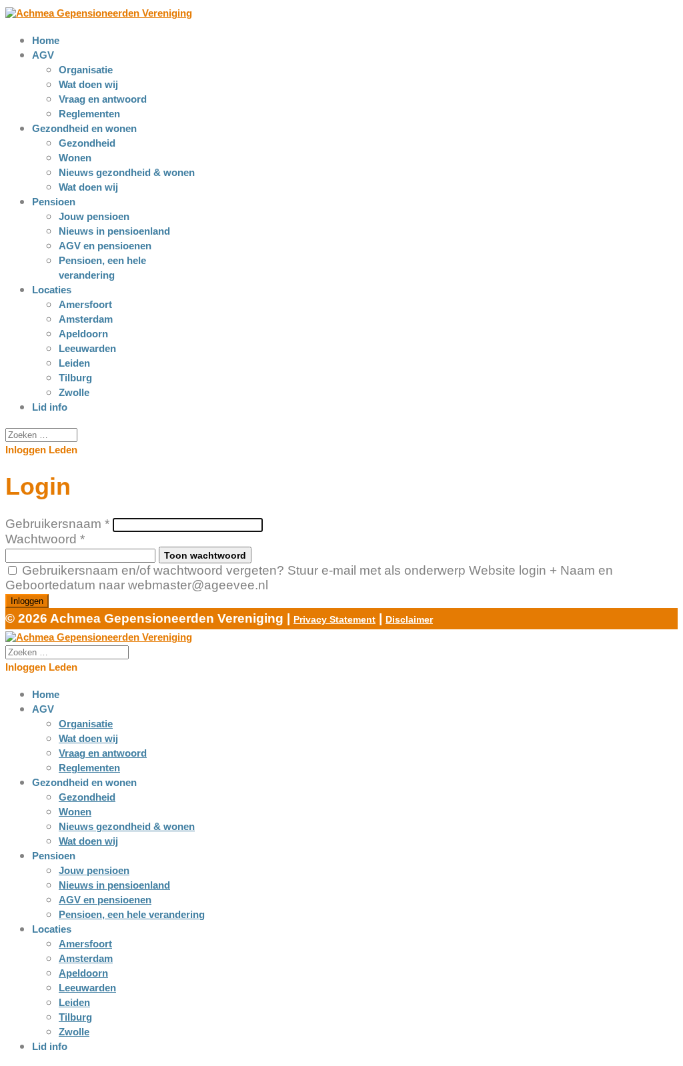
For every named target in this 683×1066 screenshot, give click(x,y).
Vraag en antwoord (103, 99)
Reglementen (89, 113)
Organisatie (86, 69)
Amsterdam (86, 319)
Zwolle (74, 392)
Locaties (51, 289)
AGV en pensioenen (105, 245)
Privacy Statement (334, 619)
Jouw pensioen (94, 216)
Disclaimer (409, 619)
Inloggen (27, 601)
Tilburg (75, 377)
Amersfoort (85, 304)
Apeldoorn (83, 333)
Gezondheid (87, 143)
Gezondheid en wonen (84, 128)
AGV (43, 55)
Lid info (49, 407)
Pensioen (53, 201)
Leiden (74, 363)
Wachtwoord (45, 539)
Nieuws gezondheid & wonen (127, 172)
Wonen (75, 157)
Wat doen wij (88, 84)
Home (45, 40)
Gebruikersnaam (57, 524)
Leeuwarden (87, 348)
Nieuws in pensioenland (114, 231)
